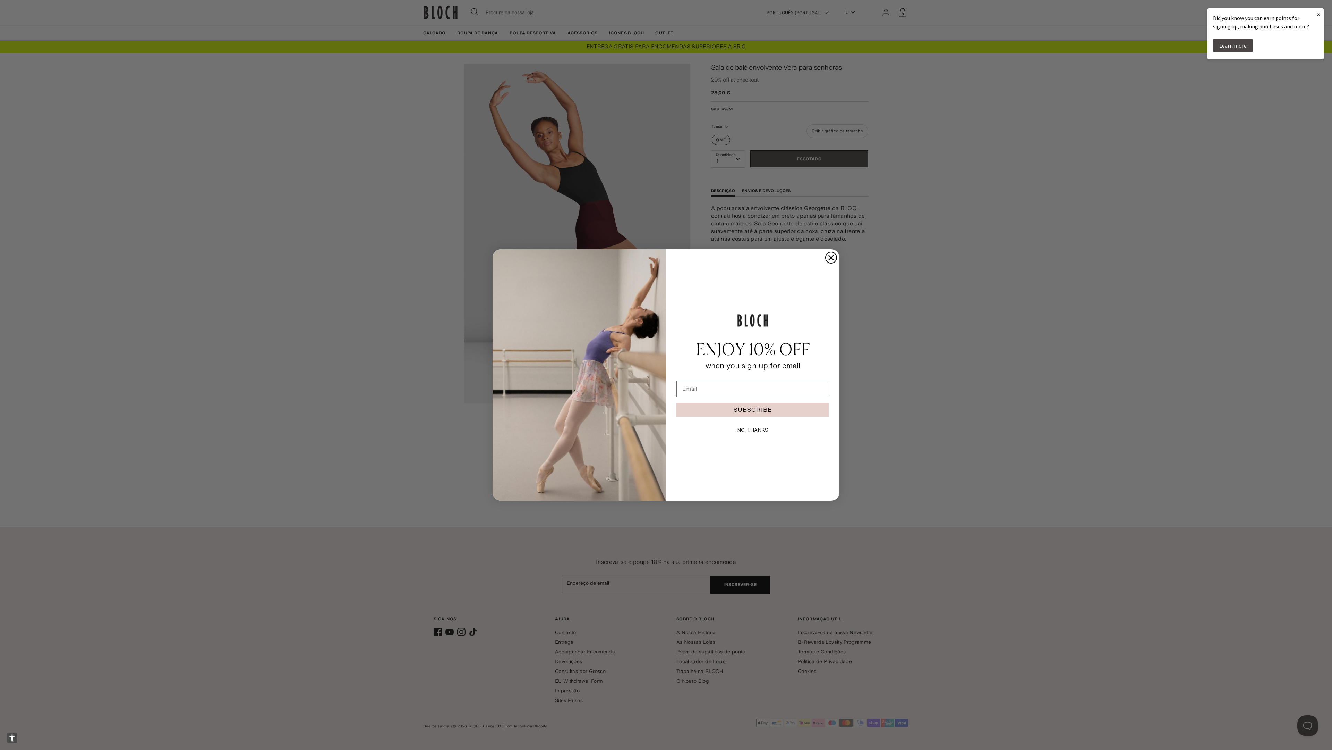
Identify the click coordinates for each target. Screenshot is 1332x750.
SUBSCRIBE (753, 409)
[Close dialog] (831, 257)
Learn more (1233, 45)
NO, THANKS (752, 430)
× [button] (1318, 14)
